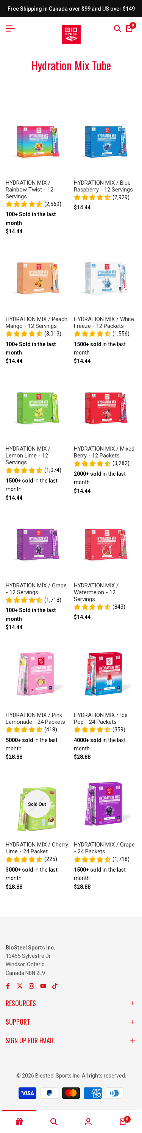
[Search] (117, 28)
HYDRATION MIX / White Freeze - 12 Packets (104, 322)
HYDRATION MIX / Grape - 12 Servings (36, 589)
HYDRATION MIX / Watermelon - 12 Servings (96, 592)
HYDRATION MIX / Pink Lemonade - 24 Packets (35, 718)
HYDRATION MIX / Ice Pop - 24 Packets (101, 718)
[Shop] (19, 1121)
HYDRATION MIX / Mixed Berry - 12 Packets (104, 452)
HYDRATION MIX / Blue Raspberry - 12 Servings (103, 186)
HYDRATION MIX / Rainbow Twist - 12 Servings (29, 189)
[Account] (88, 1121)
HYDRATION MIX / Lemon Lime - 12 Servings (28, 455)
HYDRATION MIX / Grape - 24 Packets (104, 848)
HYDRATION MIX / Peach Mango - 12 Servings (36, 322)
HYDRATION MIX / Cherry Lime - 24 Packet (37, 848)
